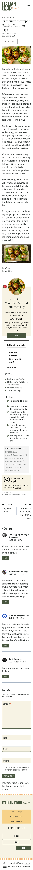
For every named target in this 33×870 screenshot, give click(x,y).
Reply (6, 558)
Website (6, 760)
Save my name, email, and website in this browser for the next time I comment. (17, 768)
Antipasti (11, 17)
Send (23, 848)
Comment (7, 703)
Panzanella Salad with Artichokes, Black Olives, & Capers (25, 511)
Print (16, 336)
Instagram (18, 487)
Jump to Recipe (10, 41)
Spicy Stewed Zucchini (7, 508)
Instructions (13, 355)
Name (5, 737)
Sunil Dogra (14, 659)
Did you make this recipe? (15, 360)
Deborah (6, 33)
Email (5, 749)
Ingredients (13, 352)
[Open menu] (28, 5)
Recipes (4, 17)
